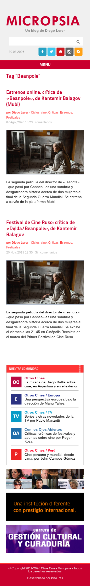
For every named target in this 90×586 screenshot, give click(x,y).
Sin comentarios (46, 252)
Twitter (52, 52)
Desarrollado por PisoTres (45, 578)
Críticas (53, 112)
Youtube (60, 52)
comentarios (43, 122)
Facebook (42, 52)
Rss (78, 52)
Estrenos (66, 112)
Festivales (13, 117)
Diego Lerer (20, 112)
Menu (45, 65)
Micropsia (43, 21)
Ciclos (35, 112)
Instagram (70, 52)
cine (44, 112)
